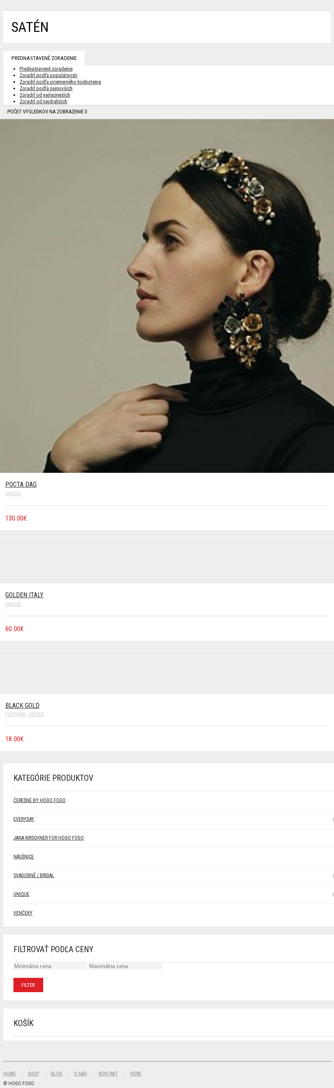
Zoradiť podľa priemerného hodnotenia (60, 82)
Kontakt (108, 1074)
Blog (56, 1074)
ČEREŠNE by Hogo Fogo (39, 800)
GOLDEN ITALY (24, 595)
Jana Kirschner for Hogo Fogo (48, 838)
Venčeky (23, 913)
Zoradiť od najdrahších (43, 101)
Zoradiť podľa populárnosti (48, 75)
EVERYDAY (15, 714)
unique (13, 493)
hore (135, 1074)
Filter (28, 985)
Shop (33, 1074)
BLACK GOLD (22, 705)
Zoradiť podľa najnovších (46, 88)
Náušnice (23, 857)
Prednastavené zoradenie (44, 58)
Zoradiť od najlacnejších (45, 95)
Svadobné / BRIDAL (33, 875)
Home (9, 1074)
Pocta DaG (21, 484)
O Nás (80, 1074)
